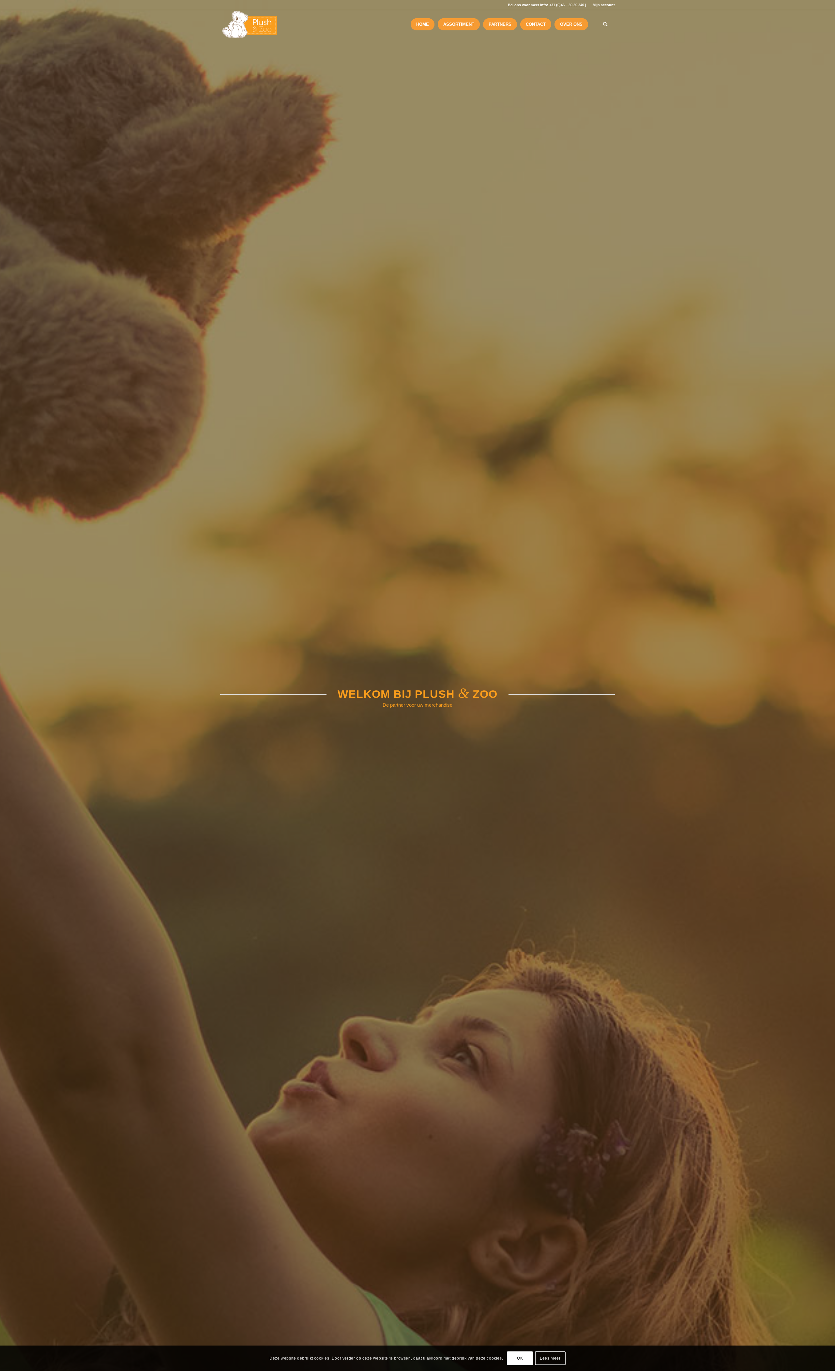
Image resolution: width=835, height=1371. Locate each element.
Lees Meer (550, 1358)
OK (520, 1358)
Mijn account (604, 5)
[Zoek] (605, 24)
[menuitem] (602, 5)
